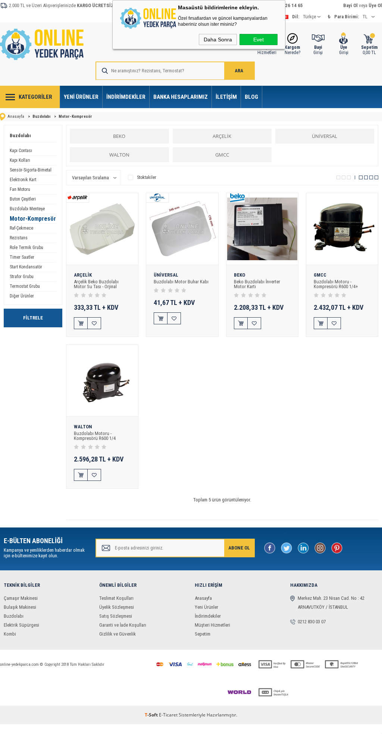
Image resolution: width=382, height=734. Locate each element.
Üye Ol (375, 5)
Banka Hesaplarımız (180, 97)
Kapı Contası (21, 150)
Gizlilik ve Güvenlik (117, 634)
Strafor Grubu (22, 276)
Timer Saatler (22, 257)
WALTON (119, 154)
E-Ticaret (168, 715)
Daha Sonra (218, 39)
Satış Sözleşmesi (115, 616)
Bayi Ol (350, 5)
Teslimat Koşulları (116, 598)
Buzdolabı (20, 135)
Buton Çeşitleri (23, 199)
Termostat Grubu (25, 286)
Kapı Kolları (20, 160)
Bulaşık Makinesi (20, 607)
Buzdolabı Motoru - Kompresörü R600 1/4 (95, 436)
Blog (251, 97)
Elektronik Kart (23, 179)
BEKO (119, 136)
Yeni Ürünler (81, 97)
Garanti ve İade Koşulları (122, 625)
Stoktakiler (146, 177)
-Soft (152, 715)
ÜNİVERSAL (324, 136)
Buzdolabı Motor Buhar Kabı (181, 281)
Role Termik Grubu (26, 247)
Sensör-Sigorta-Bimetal (30, 170)
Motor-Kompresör (33, 218)
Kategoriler (35, 97)
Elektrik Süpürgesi (21, 625)
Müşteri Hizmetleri (212, 625)
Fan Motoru (20, 189)
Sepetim (202, 634)
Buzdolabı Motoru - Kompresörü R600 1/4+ (336, 284)
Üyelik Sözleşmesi (116, 607)
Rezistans (19, 237)
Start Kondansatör (26, 267)
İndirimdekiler (125, 97)
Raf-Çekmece (21, 228)
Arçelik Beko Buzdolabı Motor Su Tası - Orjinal (96, 284)
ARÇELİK (222, 136)
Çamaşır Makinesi (21, 598)
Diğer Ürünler (22, 296)
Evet (258, 39)
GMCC (222, 154)
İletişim (226, 97)
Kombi (10, 634)
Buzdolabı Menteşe (27, 208)
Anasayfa (203, 598)
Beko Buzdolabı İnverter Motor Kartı (257, 284)
